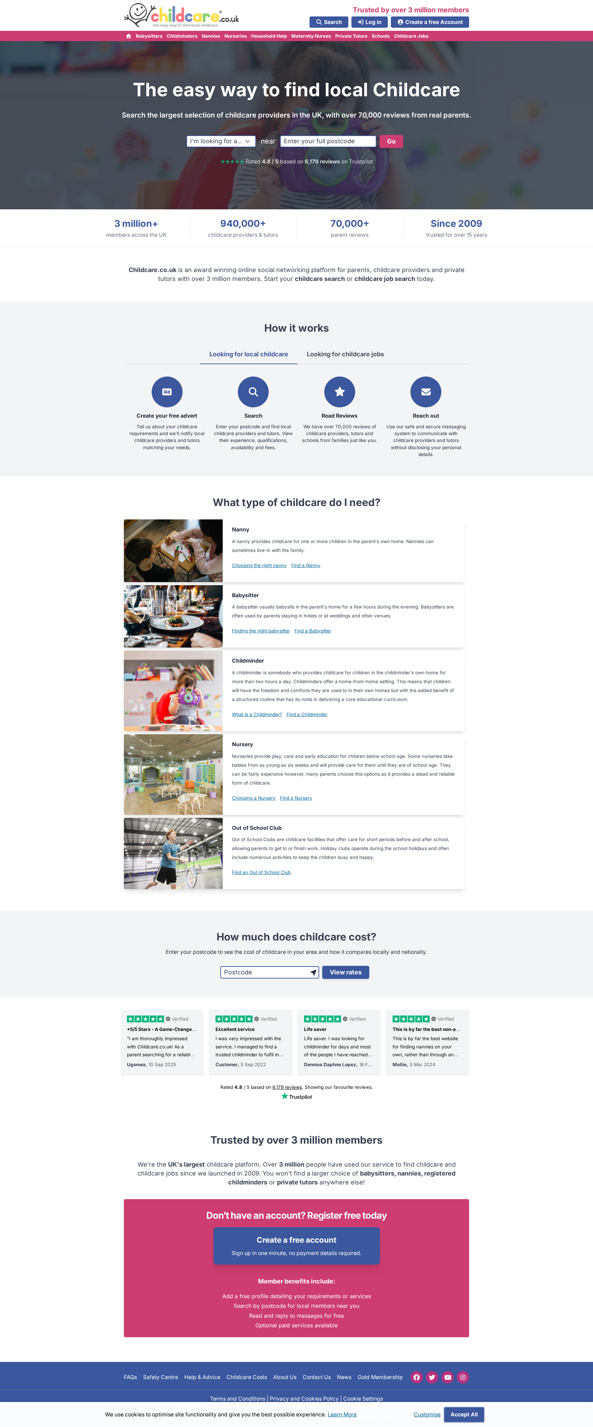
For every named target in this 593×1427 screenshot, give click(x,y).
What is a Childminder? (257, 714)
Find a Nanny (306, 565)
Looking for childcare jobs (345, 354)
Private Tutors (351, 36)
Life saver (315, 1029)
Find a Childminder (307, 714)
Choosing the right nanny (259, 565)
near (268, 141)
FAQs (130, 1377)
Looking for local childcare (248, 354)
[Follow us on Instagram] (463, 1377)
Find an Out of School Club (261, 872)
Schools (381, 36)
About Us (284, 1377)
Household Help (269, 36)
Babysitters (149, 36)
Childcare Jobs (411, 36)
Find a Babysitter (312, 630)
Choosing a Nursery (254, 798)
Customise (427, 1414)
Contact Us (317, 1377)
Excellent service (235, 1029)
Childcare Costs (246, 1377)
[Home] (129, 36)
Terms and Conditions (237, 1398)
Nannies (211, 36)
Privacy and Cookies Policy (304, 1398)
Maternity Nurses (311, 36)
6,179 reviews (287, 1087)
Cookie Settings (363, 1398)
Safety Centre (160, 1377)
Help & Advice (202, 1377)
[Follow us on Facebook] (416, 1377)
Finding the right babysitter (261, 630)
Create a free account (296, 1239)
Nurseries (235, 36)
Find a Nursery (296, 798)
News (344, 1377)
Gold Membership (380, 1377)
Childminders (182, 36)
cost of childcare (265, 952)
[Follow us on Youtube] (447, 1377)
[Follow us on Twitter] (432, 1377)
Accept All (464, 1414)
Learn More (342, 1414)
